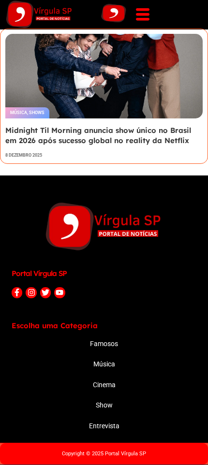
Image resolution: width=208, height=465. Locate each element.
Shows (37, 112)
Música (18, 112)
